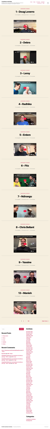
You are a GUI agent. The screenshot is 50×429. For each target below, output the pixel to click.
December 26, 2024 (26, 168)
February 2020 (29, 410)
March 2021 (28, 392)
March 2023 (28, 360)
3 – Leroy (25, 73)
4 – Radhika (25, 104)
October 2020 (29, 399)
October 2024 (29, 334)
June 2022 (28, 372)
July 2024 (28, 338)
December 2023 (29, 347)
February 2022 (29, 377)
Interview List (39, 3)
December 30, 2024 (26, 45)
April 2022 (28, 375)
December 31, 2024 (26, 14)
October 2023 (29, 350)
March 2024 (28, 343)
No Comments (33, 14)
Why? (43, 3)
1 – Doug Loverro (25, 11)
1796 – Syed (14, 363)
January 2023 (29, 362)
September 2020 (29, 400)
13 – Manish (25, 293)
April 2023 (28, 358)
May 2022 (28, 373)
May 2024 (28, 341)
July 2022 (28, 370)
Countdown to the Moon (7, 1)
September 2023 (29, 351)
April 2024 (28, 342)
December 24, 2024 (26, 230)
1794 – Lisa (13, 356)
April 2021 (28, 391)
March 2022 (28, 376)
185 (28, 321)
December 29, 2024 (26, 76)
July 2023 (28, 354)
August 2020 (28, 402)
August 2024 (28, 337)
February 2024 (29, 345)
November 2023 (29, 349)
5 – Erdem (25, 134)
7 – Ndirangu (25, 196)
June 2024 (28, 339)
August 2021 (28, 385)
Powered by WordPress (17, 426)
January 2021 (28, 395)
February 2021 (29, 393)
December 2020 (29, 396)
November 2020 (29, 398)
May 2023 (28, 357)
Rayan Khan (4, 353)
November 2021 (29, 381)
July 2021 (28, 387)
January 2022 (29, 379)
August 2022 (28, 369)
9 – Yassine (25, 262)
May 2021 (28, 389)
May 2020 (28, 406)
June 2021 (28, 388)
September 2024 (29, 335)
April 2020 (28, 407)
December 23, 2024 (26, 265)
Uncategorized (29, 420)
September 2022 (29, 368)
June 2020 (28, 404)
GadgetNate (19, 14)
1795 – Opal (14, 360)
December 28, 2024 (26, 107)
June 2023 (28, 356)
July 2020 (28, 403)
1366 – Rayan (9, 353)
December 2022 (29, 364)
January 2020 (29, 411)
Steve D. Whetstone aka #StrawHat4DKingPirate (11, 350)
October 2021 (29, 383)
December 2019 (29, 412)
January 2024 (29, 346)
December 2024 (29, 331)
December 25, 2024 (26, 199)
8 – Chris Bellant (25, 227)
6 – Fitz (25, 165)
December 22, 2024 (26, 296)
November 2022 (29, 365)
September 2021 (29, 384)
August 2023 (28, 353)
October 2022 (29, 366)
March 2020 (28, 408)
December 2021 (29, 380)
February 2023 (29, 361)
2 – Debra (25, 42)
